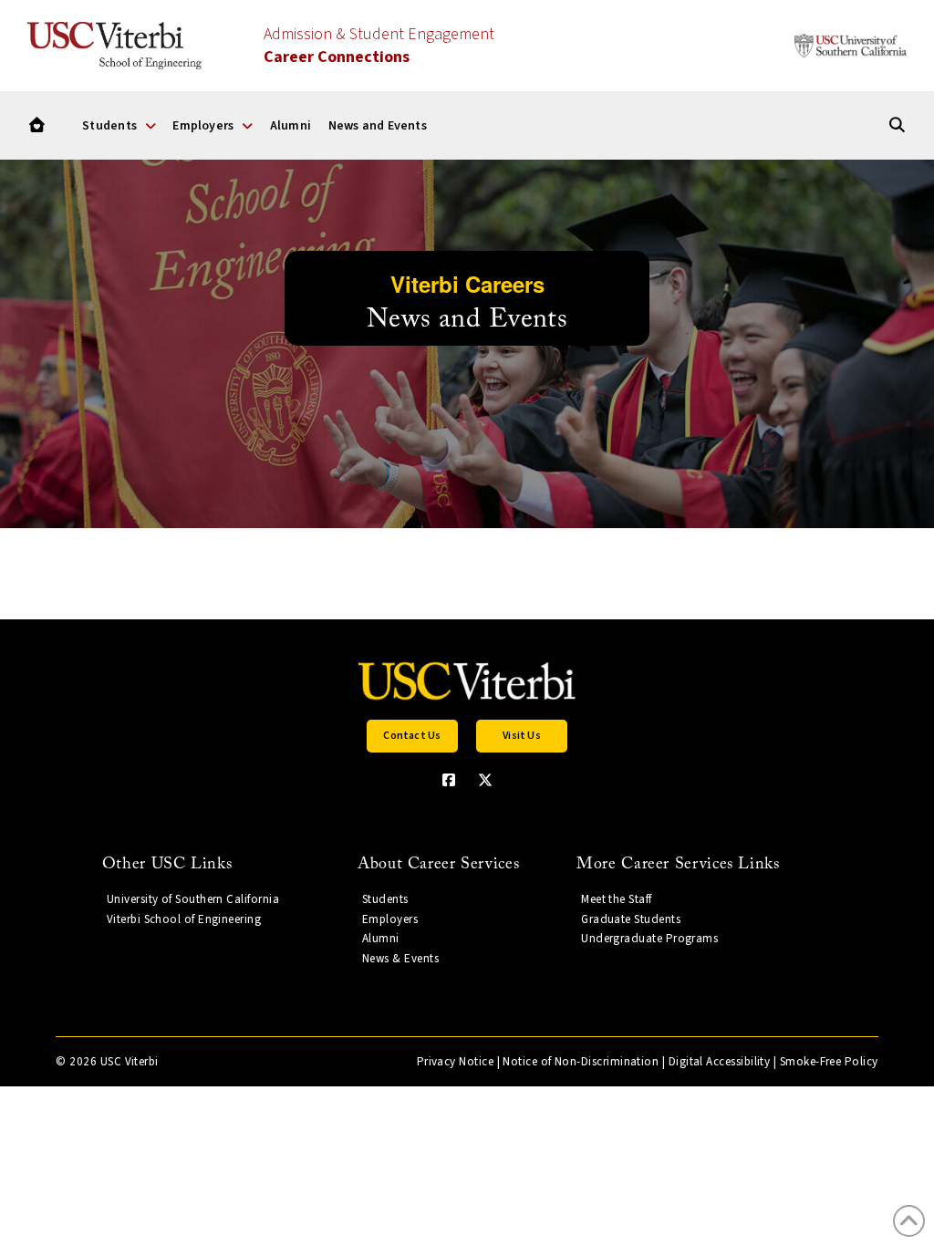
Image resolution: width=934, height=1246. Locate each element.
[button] (412, 736)
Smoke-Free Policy (829, 1062)
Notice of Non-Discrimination (581, 1062)
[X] (485, 780)
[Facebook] (448, 780)
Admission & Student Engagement (379, 45)
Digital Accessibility (720, 1062)
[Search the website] (897, 125)
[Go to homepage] (37, 125)
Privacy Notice (455, 1062)
